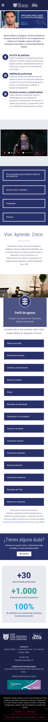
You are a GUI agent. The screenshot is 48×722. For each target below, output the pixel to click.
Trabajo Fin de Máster (15, 429)
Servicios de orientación (16, 453)
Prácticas (9, 217)
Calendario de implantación (17, 368)
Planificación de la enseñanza (18, 416)
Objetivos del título (14, 343)
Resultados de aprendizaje (17, 404)
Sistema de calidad (14, 380)
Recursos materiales (14, 465)
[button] (2, 5)
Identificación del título (15, 355)
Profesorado (10, 203)
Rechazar (31, 711)
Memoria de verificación (16, 502)
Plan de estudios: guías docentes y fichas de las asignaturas (23, 175)
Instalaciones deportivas (16, 477)
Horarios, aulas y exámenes (16, 190)
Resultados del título (15, 489)
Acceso (9, 392)
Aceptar (18, 711)
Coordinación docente (15, 441)
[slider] (9, 153)
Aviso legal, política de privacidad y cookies (24, 717)
